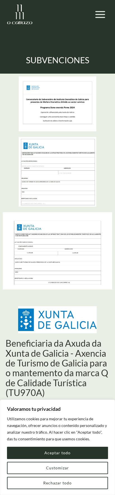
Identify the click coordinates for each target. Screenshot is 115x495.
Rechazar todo (57, 482)
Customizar (57, 467)
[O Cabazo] (19, 14)
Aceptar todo (57, 452)
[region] (57, 447)
